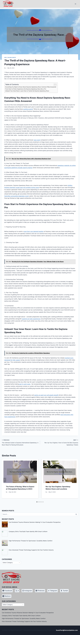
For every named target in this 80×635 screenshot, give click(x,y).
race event (37, 140)
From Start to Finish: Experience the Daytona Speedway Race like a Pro (25, 89)
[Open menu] (75, 4)
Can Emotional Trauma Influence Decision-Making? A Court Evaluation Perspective (28, 612)
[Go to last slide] (4, 480)
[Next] (75, 480)
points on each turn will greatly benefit (46, 395)
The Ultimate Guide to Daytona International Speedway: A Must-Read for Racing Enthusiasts (20, 442)
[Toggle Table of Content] (54, 84)
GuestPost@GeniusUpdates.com (67, 630)
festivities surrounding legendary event (16, 196)
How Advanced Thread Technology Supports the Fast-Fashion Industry (24, 621)
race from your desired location (33, 231)
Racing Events (12, 57)
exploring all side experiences (31, 319)
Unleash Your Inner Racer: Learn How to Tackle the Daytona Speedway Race (27, 91)
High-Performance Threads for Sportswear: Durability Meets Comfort (23, 618)
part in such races (24, 384)
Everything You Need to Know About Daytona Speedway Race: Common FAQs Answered (30, 87)
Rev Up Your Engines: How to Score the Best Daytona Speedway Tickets (61, 442)
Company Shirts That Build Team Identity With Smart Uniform (21, 615)
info (5, 57)
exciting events (28, 109)
